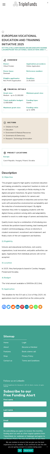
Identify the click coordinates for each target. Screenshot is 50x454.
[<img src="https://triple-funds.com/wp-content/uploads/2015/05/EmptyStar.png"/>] (3, 32)
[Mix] (31, 307)
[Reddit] (13, 307)
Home (5, 342)
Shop (5, 356)
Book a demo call (29, 351)
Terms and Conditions (31, 360)
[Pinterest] (22, 307)
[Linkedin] (18, 307)
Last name (8, 410)
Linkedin (20, 380)
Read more (28, 450)
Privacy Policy (27, 356)
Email (6, 420)
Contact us (7, 360)
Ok (20, 450)
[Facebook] (4, 307)
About (6, 347)
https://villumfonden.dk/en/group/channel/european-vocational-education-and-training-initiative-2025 (24, 50)
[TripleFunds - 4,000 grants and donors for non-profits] (25, 4)
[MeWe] (27, 307)
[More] (40, 307)
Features (7, 351)
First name (8, 399)
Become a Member (29, 347)
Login (24, 342)
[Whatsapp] (36, 307)
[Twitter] (9, 307)
